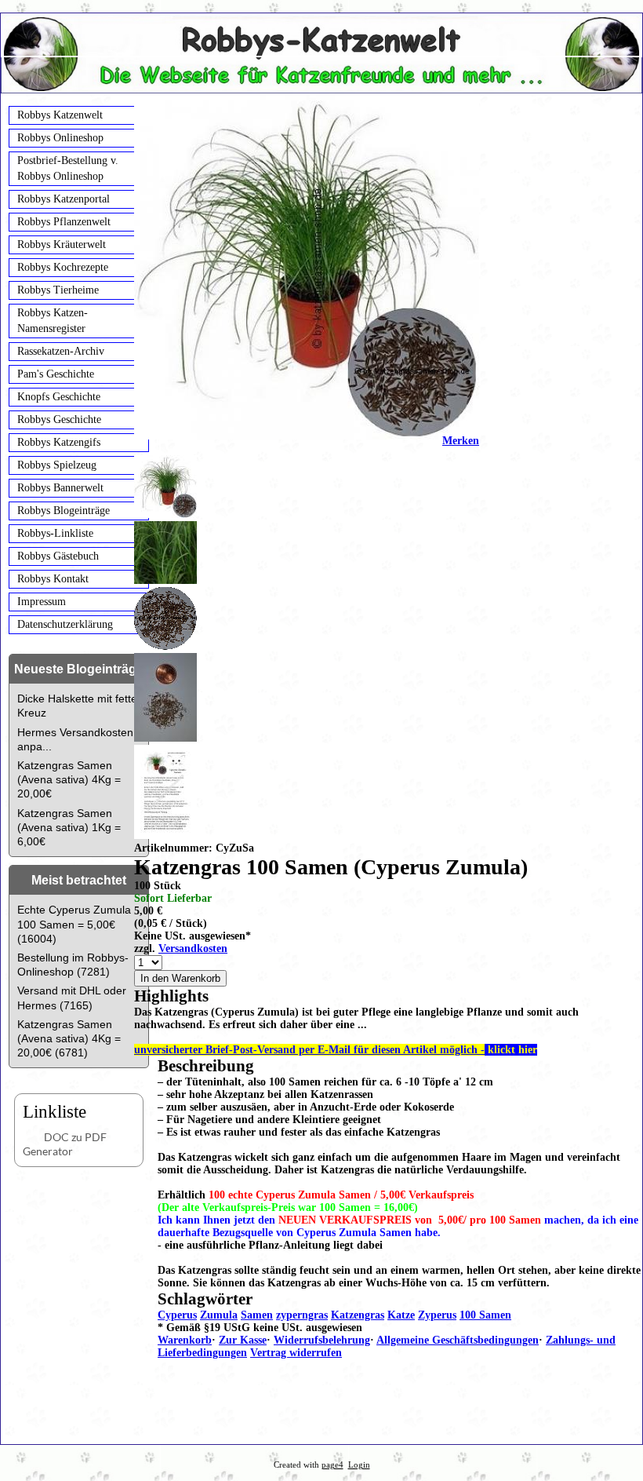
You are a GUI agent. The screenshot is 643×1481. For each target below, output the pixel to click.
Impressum (41, 601)
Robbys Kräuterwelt (61, 244)
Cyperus (177, 1315)
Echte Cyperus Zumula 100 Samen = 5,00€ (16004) (74, 923)
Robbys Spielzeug (56, 465)
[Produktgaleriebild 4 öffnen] (306, 793)
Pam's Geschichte (55, 374)
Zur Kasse (243, 1340)
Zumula (219, 1315)
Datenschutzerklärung (65, 624)
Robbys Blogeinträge (63, 510)
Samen (257, 1315)
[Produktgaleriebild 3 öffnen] (306, 699)
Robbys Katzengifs (58, 442)
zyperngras (302, 1315)
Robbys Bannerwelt (60, 488)
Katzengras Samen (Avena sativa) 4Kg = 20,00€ (69, 779)
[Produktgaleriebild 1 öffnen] (306, 554)
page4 (332, 1465)
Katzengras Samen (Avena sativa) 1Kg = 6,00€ (69, 827)
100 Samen (485, 1315)
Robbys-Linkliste (55, 533)
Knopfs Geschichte (58, 397)
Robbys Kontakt (53, 579)
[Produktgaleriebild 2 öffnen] (306, 620)
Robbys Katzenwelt (60, 115)
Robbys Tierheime (58, 290)
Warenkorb (185, 1340)
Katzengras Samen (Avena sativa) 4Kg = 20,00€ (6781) (69, 1038)
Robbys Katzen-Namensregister (52, 320)
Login (359, 1465)
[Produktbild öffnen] (306, 488)
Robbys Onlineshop (60, 138)
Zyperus (437, 1315)
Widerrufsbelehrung (322, 1340)
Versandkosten (192, 948)
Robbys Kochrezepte (62, 267)
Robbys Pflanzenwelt (64, 222)
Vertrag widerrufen (296, 1353)
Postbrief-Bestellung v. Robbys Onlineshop (67, 168)
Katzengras (357, 1315)
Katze (401, 1315)
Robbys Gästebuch (58, 556)
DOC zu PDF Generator (65, 1144)
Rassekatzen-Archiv (60, 351)
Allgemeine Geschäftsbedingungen (457, 1340)
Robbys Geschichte (59, 419)
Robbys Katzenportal (63, 199)
